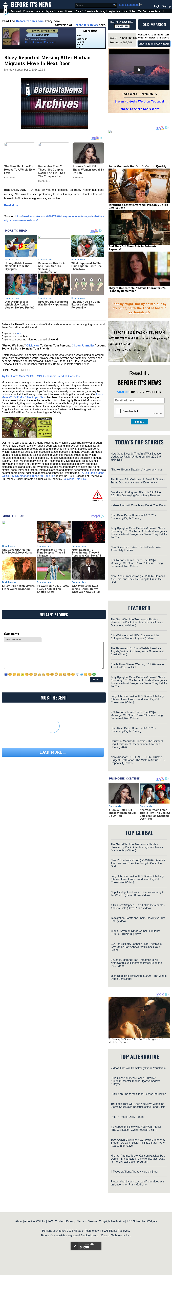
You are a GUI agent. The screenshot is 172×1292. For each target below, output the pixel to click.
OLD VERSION (154, 24)
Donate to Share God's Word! (139, 109)
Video (133, 11)
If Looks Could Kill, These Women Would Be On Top (122, 813)
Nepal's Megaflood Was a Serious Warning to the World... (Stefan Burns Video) (137, 894)
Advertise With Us (35, 1221)
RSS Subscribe (136, 1221)
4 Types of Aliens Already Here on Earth (134, 1171)
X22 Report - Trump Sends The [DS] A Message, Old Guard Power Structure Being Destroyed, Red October (137, 563)
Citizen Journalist (83, 345)
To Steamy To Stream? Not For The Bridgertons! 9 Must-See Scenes (136, 1040)
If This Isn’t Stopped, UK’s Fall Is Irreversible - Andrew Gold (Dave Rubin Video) (138, 907)
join (19, 333)
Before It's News (31, 4)
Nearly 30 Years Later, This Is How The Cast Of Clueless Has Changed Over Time (155, 814)
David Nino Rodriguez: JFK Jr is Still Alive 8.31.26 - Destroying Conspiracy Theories (136, 494)
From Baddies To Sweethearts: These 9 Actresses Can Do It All (86, 552)
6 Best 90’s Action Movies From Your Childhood (18, 587)
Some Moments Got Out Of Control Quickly (137, 166)
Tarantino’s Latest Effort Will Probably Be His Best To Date (138, 206)
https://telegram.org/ (155, 338)
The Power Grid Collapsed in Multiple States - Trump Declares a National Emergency (138, 481)
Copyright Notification (112, 1221)
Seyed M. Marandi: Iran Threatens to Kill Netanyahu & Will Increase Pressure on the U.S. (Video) (136, 962)
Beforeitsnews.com (30, 21)
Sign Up (166, 6)
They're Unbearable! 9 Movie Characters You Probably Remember (138, 289)
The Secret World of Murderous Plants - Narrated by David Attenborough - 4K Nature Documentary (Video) (137, 622)
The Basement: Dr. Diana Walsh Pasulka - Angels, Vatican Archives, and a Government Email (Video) (137, 651)
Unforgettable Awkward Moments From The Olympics (19, 266)
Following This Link (74, 479)
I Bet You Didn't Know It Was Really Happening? (53, 303)
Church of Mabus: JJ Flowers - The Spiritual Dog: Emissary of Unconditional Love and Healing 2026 (137, 744)
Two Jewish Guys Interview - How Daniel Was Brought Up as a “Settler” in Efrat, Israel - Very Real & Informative (138, 1142)
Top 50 (142, 11)
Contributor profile (33, 42)
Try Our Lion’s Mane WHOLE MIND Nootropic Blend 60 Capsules (41, 376)
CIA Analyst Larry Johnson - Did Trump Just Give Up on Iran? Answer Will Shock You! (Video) (136, 946)
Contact (59, 1221)
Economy (28, 11)
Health (39, 11)
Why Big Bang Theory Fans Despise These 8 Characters (51, 552)
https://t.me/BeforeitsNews (126, 350)
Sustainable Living (95, 11)
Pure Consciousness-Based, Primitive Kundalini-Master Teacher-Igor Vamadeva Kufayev (135, 1081)
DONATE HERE (122, 26)
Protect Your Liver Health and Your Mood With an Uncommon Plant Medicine (138, 1183)
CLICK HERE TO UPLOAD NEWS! (154, 44)
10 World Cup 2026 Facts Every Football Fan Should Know (53, 589)
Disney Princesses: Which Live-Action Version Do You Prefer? (20, 304)
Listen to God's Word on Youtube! (139, 101)
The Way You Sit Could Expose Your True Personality (85, 304)
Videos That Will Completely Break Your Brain (138, 505)
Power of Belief (73, 11)
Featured (16, 11)
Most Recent (155, 11)
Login (157, 6)
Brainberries (12, 259)
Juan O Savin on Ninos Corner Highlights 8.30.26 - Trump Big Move (135, 932)
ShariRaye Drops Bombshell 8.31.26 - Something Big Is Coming (133, 517)
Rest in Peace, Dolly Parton (127, 1116)
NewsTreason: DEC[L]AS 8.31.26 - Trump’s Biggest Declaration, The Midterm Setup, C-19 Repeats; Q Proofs (138, 760)
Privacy (70, 1221)
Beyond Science (54, 11)
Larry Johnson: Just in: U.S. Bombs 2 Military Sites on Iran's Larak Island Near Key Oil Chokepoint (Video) (137, 699)
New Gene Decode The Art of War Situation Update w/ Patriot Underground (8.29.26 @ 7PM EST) (136, 456)
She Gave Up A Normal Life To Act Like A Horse (17, 551)
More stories (50, 42)
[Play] (139, 70)
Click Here (32, 345)
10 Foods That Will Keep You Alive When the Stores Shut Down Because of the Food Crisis (138, 1105)
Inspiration (114, 11)
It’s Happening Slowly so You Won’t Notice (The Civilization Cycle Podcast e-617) (136, 1128)
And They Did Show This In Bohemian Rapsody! (133, 247)
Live (124, 11)
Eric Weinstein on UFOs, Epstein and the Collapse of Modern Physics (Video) (135, 637)
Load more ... (52, 752)
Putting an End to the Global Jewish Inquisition (138, 1094)
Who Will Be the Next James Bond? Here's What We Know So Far (86, 589)
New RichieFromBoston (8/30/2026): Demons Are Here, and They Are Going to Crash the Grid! (138, 579)
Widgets (152, 1221)
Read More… (12, 205)
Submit (139, 421)
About (18, 1221)
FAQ (50, 1221)
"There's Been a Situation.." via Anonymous (136, 469)
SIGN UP (122, 392)
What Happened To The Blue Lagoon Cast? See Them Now (86, 266)
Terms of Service (87, 1221)
